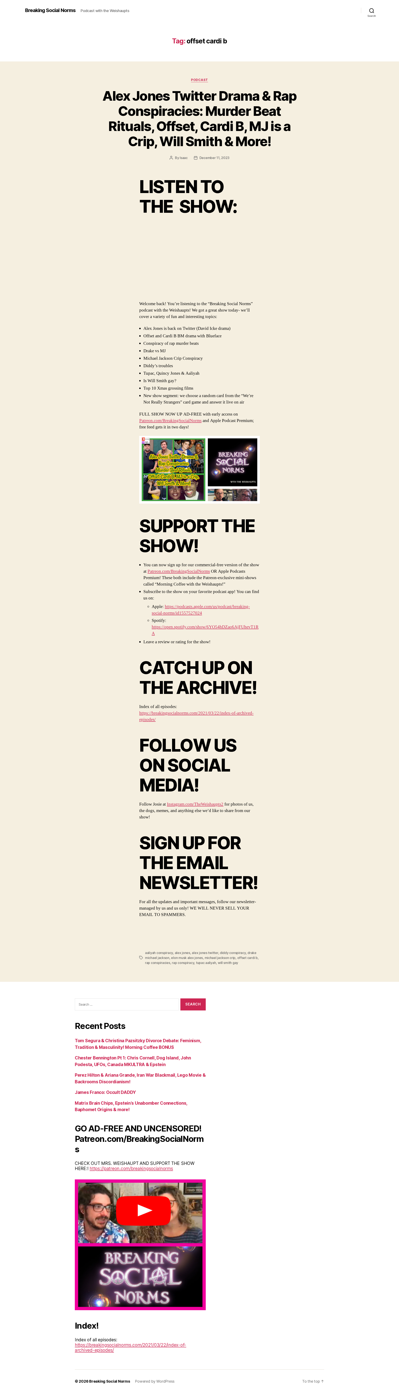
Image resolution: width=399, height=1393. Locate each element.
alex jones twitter (205, 953)
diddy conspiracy (233, 953)
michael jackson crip (220, 958)
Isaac (184, 158)
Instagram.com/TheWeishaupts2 (195, 804)
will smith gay (228, 963)
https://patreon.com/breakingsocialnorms (131, 1168)
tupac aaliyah (206, 963)
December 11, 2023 (214, 158)
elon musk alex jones (187, 958)
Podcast (199, 80)
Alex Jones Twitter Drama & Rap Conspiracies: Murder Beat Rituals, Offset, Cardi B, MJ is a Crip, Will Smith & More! (199, 118)
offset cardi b (247, 958)
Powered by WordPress (155, 1381)
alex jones (182, 953)
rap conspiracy (183, 963)
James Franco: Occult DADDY (105, 1092)
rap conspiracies (157, 963)
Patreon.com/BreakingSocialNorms (170, 420)
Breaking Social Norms (50, 10)
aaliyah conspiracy (159, 953)
